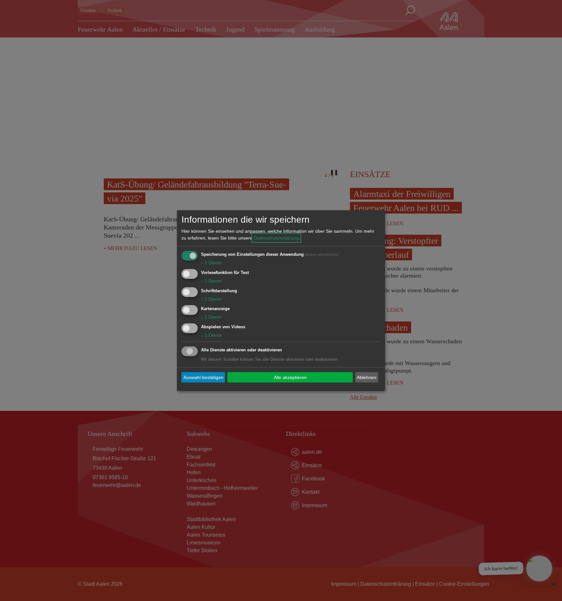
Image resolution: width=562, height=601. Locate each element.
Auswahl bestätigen (203, 377)
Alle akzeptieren (290, 377)
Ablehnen (366, 377)
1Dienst (211, 262)
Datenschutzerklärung (276, 238)
